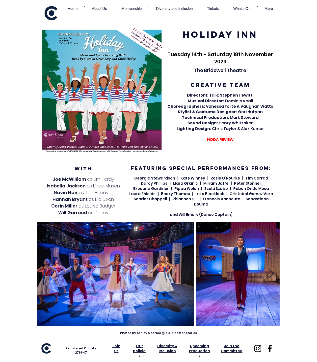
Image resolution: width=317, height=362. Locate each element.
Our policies (139, 350)
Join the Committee (231, 348)
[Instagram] (258, 348)
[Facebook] (270, 348)
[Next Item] (271, 274)
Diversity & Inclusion (167, 348)
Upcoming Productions (199, 350)
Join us (116, 348)
